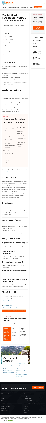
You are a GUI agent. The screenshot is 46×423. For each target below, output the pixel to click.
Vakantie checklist (24, 7)
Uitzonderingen (8, 42)
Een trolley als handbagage (8, 372)
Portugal (2, 398)
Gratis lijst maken (38, 7)
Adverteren (26, 406)
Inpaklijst (4, 7)
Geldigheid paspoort (28, 400)
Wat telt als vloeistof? (9, 39)
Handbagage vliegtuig (20, 363)
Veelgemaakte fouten (9, 48)
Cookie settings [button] (4, 420)
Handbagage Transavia (8, 303)
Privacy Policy (27, 410)
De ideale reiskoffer (7, 370)
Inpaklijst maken (38, 28)
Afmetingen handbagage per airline (10, 307)
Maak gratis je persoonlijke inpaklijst (15, 310)
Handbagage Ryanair (7, 305)
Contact (25, 408)
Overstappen (8, 45)
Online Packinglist (4, 410)
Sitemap (25, 412)
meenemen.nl (3, 9)
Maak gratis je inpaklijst (8, 300)
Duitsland (3, 400)
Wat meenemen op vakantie (13, 7)
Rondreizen (3, 408)
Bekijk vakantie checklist (38, 31)
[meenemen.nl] (7, 2)
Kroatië (2, 396)
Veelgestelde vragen (9, 51)
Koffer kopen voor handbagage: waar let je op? (21, 370)
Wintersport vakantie (5, 406)
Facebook (26, 414)
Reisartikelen (8, 9)
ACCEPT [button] (10, 420)
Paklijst (31, 7)
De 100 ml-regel (8, 36)
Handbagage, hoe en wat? (15, 9)
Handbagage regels (7, 368)
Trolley (4, 363)
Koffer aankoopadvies (28, 398)
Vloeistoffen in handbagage (29, 396)
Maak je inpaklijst (8, 54)
